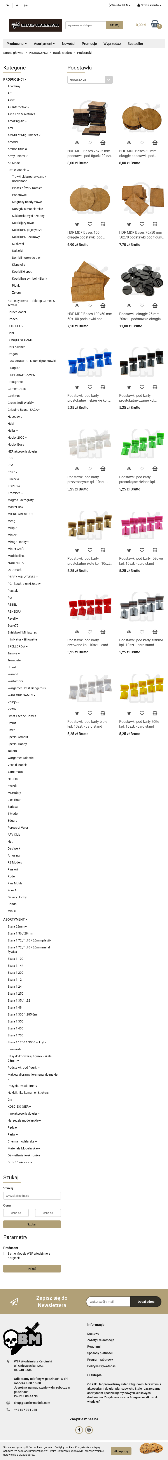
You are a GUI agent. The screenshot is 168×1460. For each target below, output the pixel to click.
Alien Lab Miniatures (21, 114)
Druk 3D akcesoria (20, 1162)
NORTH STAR (17, 562)
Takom (12, 751)
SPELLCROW (17, 646)
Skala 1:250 (15, 993)
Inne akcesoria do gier (23, 1113)
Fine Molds (15, 883)
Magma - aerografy (21, 500)
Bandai (12, 904)
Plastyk (13, 590)
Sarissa (13, 806)
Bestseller (135, 44)
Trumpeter (15, 660)
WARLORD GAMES (21, 695)
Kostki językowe (23, 223)
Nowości (68, 44)
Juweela (13, 479)
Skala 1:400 (15, 1028)
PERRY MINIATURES (22, 576)
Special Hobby (17, 744)
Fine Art (13, 869)
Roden (12, 876)
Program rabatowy (100, 1359)
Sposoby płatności (100, 1353)
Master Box (15, 507)
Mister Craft (16, 549)
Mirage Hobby (17, 542)
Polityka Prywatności (101, 1366)
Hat (10, 841)
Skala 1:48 (15, 1007)
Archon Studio (17, 149)
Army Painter (17, 156)
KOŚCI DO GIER (18, 1106)
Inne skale (14, 1049)
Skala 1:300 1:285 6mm (23, 1014)
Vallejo (12, 702)
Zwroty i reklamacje (100, 1340)
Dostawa (93, 1333)
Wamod (13, 674)
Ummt (12, 667)
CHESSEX (14, 326)
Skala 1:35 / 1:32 (19, 1000)
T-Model (13, 813)
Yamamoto (15, 772)
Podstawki (19, 195)
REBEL (12, 604)
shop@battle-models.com (32, 1402)
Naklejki (17, 250)
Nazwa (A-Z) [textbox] (78, 79)
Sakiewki (18, 243)
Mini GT (13, 911)
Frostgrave (15, 382)
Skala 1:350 (15, 1021)
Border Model (17, 312)
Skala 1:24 (15, 986)
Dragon (13, 354)
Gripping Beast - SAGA (23, 409)
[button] (96, 1325)
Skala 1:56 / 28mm (20, 933)
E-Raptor (14, 368)
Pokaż (32, 1269)
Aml (10, 128)
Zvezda (13, 785)
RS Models (15, 862)
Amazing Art (16, 121)
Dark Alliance (16, 347)
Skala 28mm (16, 926)
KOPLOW (14, 486)
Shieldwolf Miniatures (22, 632)
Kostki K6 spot (22, 271)
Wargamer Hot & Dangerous (27, 688)
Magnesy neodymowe (27, 202)
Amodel (13, 142)
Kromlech (14, 493)
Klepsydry (18, 264)
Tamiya (13, 653)
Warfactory (15, 681)
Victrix (12, 709)
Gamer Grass (17, 388)
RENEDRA (14, 611)
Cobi (11, 333)
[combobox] (90, 80)
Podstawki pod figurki (23, 1067)
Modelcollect (16, 556)
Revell (12, 618)
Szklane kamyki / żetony (28, 216)
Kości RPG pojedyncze (27, 230)
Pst (10, 597)
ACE (10, 93)
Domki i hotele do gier (26, 257)
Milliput (13, 528)
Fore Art (13, 890)
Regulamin (94, 1346)
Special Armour (18, 737)
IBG (10, 458)
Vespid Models (17, 765)
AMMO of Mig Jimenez (23, 135)
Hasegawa (15, 416)
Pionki (16, 285)
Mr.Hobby (14, 792)
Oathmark (14, 569)
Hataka (13, 779)
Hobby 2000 (16, 437)
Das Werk (14, 848)
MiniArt (13, 535)
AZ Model (14, 163)
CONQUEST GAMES (21, 340)
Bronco (13, 319)
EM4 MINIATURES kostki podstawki (32, 361)
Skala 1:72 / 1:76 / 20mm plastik (29, 940)
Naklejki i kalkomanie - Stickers (28, 1092)
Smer (11, 730)
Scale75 (13, 625)
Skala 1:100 (15, 958)
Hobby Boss (16, 444)
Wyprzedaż (112, 44)
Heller (12, 430)
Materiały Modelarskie (23, 1148)
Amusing (14, 855)
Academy (14, 86)
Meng (11, 521)
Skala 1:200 (15, 972)
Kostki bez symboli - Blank (29, 278)
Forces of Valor (18, 827)
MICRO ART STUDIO (21, 514)
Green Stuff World (20, 402)
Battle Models (17, 170)
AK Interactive (17, 107)
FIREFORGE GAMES (21, 375)
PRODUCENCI (13, 79)
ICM (10, 465)
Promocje (89, 44)
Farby (12, 1134)
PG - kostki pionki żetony (24, 583)
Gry (10, 1099)
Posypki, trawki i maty (22, 1086)
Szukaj (32, 1224)
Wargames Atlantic (20, 758)
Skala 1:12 (15, 979)
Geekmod (14, 395)
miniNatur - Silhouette (22, 639)
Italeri (12, 472)
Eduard (13, 820)
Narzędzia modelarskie (27, 209)
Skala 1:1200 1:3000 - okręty (27, 1042)
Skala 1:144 (15, 965)
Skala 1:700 (15, 1035)
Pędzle (12, 1127)
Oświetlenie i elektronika (24, 1155)
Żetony (16, 292)
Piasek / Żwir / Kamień (27, 188)
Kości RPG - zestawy (26, 236)
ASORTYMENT (14, 919)
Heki (11, 423)
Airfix (11, 100)
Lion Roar (14, 799)
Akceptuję (121, 1451)
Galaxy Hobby (17, 897)
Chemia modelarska (21, 1141)
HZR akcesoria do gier (22, 451)
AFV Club (14, 834)
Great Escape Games (22, 716)
